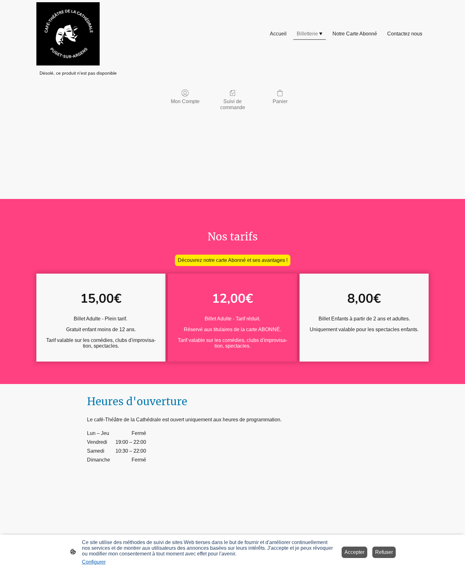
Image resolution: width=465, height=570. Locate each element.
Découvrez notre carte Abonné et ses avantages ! (233, 260)
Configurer (94, 562)
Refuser (384, 552)
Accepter (354, 552)
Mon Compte (185, 101)
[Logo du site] (68, 33)
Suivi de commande (232, 104)
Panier (280, 101)
